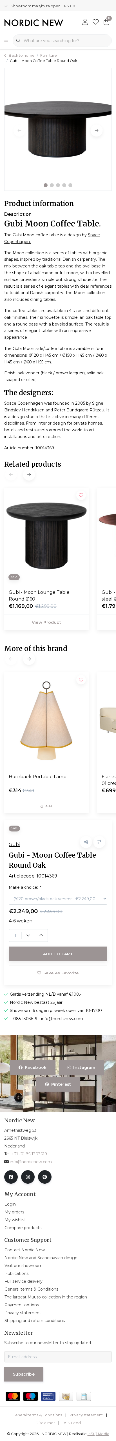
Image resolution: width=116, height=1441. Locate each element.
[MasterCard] (13, 1396)
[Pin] (48, 1396)
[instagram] (28, 1177)
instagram (84, 1067)
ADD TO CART (58, 954)
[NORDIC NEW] (33, 22)
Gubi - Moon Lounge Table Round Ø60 (39, 596)
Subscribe (24, 1374)
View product (46, 622)
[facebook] (11, 1177)
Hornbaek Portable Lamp (37, 776)
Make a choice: (25, 887)
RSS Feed (72, 1423)
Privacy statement (86, 1415)
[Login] (85, 22)
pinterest (61, 1084)
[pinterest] (45, 1177)
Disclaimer (45, 1423)
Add (48, 806)
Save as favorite (61, 973)
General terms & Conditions (37, 1415)
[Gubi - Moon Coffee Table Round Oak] (58, 129)
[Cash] (66, 1396)
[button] (46, 185)
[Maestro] (30, 1396)
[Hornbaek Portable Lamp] (46, 720)
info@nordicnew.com (31, 1161)
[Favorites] (95, 22)
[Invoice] (84, 1396)
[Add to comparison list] (99, 842)
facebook (36, 1067)
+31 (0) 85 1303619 (29, 1153)
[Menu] (6, 40)
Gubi (14, 844)
